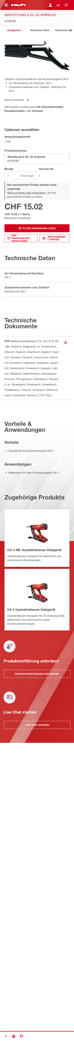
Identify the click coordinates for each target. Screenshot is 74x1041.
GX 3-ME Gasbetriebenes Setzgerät (34, 550)
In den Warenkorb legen (39, 228)
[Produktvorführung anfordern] (14, 1036)
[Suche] (66, 5)
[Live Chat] (22, 1036)
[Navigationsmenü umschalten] (6, 5)
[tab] (14, 30)
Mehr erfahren (14, 99)
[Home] (18, 5)
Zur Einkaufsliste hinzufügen (20, 238)
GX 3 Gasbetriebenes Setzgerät (31, 609)
